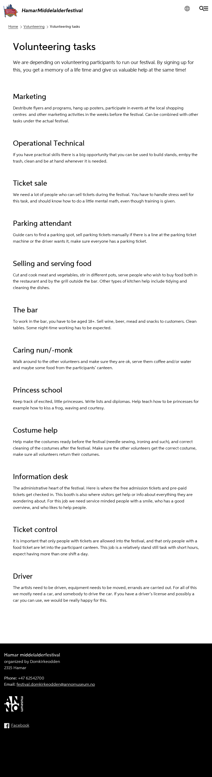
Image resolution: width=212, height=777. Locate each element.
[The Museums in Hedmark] (106, 705)
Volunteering (34, 27)
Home (13, 27)
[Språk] (187, 8)
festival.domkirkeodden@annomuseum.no (56, 685)
